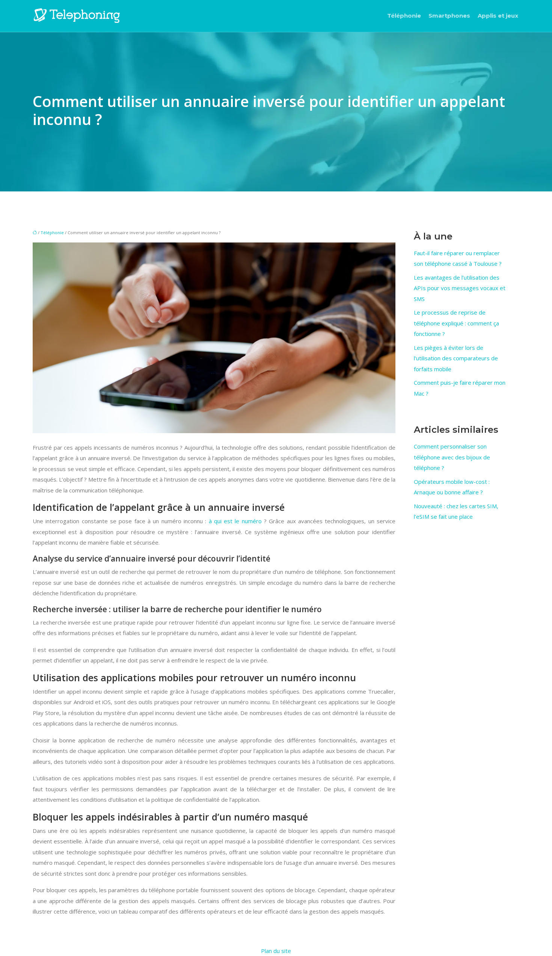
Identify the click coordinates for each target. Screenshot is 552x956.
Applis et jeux (498, 15)
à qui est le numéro (235, 521)
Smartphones (449, 15)
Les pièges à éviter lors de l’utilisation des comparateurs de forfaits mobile (456, 358)
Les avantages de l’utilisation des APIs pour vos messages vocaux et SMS (459, 288)
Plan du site (276, 950)
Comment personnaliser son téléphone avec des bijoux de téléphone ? (452, 457)
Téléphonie (404, 15)
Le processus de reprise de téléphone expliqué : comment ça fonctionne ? (456, 323)
